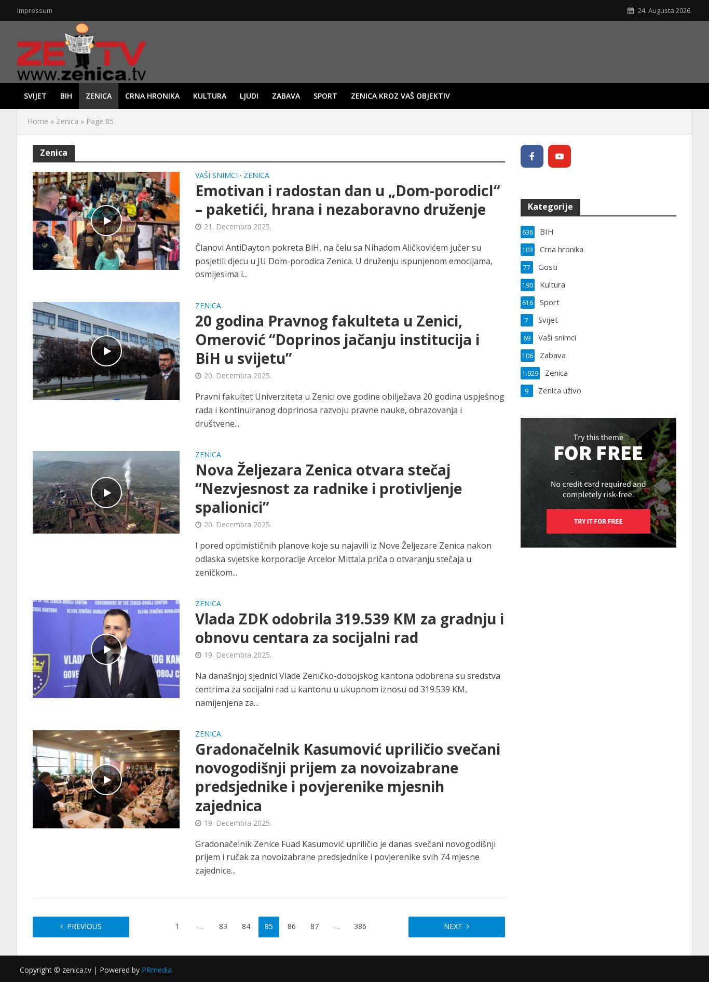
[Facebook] (532, 156)
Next (453, 926)
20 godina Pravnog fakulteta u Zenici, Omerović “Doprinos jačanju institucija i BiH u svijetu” (337, 339)
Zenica (99, 96)
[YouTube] (559, 156)
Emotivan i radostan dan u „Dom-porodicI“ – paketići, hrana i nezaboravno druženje (347, 200)
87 (314, 926)
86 (292, 926)
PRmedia (157, 970)
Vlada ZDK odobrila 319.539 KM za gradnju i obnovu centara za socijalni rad (349, 628)
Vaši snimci (216, 176)
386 (360, 926)
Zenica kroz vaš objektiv (400, 96)
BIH (66, 96)
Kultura (209, 96)
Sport (325, 96)
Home (38, 121)
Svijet (35, 96)
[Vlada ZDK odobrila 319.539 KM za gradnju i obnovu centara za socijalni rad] (106, 648)
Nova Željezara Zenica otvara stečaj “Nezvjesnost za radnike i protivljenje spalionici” (328, 488)
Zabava (286, 96)
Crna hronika (152, 96)
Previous (84, 926)
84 (246, 926)
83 (223, 926)
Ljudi (249, 96)
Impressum (34, 10)
